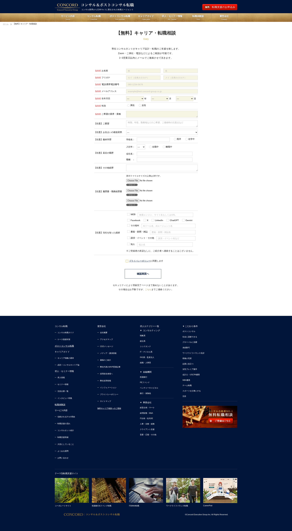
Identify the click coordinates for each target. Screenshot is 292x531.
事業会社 (147, 402)
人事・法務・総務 (147, 424)
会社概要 (103, 333)
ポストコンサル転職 (64, 346)
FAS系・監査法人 (147, 357)
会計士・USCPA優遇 (191, 375)
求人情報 (61, 377)
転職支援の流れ (63, 424)
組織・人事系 (145, 363)
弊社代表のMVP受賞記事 (110, 367)
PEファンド (145, 382)
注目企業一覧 (62, 391)
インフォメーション (108, 388)
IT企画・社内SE (146, 418)
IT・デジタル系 (146, 352)
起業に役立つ (187, 364)
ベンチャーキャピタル (149, 388)
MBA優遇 (186, 380)
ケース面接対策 (63, 339)
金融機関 (147, 372)
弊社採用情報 (105, 381)
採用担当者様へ (106, 374)
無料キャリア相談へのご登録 (109, 408)
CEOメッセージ (106, 346)
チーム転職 (187, 385)
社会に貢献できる (189, 337)
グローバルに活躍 (189, 342)
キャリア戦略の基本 (65, 358)
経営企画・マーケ (147, 408)
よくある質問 (62, 451)
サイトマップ (105, 401)
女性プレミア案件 (189, 369)
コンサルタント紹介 (65, 430)
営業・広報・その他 (148, 435)
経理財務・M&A (146, 413)
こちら (148, 289)
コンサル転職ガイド (65, 333)
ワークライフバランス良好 (193, 353)
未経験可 (186, 348)
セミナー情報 (62, 384)
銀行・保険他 (145, 393)
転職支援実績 (62, 437)
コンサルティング (151, 330)
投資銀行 (143, 377)
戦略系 (142, 336)
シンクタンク (145, 346)
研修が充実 (187, 358)
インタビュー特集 (64, 398)
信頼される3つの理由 (66, 417)
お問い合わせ (62, 458)
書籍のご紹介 (105, 360)
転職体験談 (60, 404)
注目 (184, 396)
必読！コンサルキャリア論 (68, 365)
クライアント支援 (147, 429)
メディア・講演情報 (108, 353)
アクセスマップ (106, 339)
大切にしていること (65, 444)
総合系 (142, 341)
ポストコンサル (188, 331)
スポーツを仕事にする (191, 391)
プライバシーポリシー (139, 261)
